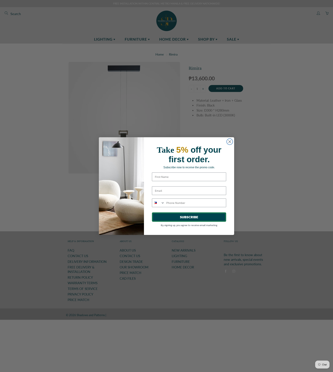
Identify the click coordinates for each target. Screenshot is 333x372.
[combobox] (158, 203)
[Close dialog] (230, 142)
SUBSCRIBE (189, 217)
